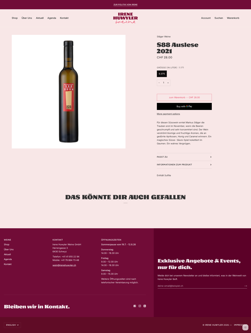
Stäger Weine (164, 36)
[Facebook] (135, 306)
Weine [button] (7, 240)
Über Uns (9, 249)
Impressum (240, 325)
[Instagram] (140, 306)
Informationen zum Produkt (174, 164)
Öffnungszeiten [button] (111, 240)
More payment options (168, 114)
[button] (16, 18)
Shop (6, 244)
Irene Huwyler (214, 325)
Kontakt (8, 264)
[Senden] (243, 286)
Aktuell (7, 254)
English (11, 325)
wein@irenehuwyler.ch (64, 265)
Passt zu (162, 157)
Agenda (8, 259)
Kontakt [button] (58, 240)
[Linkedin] (145, 306)
